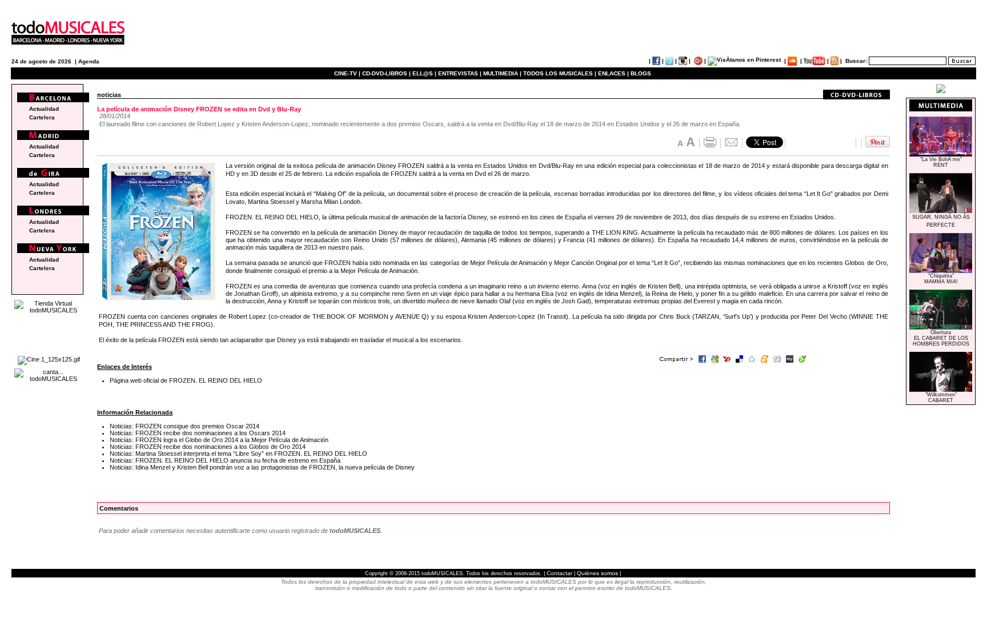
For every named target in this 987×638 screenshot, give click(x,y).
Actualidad (44, 109)
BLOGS (641, 73)
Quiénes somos (597, 573)
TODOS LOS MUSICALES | (559, 73)
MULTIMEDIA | (502, 73)
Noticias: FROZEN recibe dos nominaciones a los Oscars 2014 (198, 433)
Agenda (88, 61)
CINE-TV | (348, 73)
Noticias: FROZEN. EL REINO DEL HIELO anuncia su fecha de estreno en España (225, 460)
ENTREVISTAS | (460, 73)
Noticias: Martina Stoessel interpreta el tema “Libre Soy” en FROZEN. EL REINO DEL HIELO (238, 453)
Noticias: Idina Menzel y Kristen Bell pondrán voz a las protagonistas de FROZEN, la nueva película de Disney (262, 467)
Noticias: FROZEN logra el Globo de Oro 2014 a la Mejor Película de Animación (219, 439)
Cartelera (42, 117)
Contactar (559, 573)
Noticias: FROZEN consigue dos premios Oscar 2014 (184, 426)
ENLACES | (613, 73)
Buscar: (856, 61)
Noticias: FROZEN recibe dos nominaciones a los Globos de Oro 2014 (208, 446)
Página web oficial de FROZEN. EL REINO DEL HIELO (186, 380)
